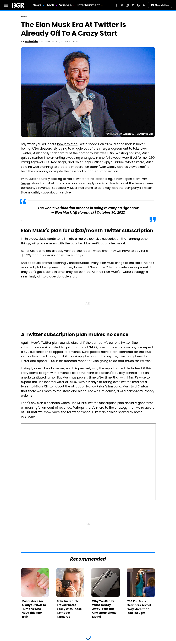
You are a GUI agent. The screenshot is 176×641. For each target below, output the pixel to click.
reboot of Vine (88, 361)
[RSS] (143, 5)
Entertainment (88, 5)
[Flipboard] (132, 5)
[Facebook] (116, 5)
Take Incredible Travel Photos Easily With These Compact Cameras (69, 608)
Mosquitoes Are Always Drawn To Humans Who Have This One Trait (34, 608)
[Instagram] (127, 5)
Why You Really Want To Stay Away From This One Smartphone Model (104, 608)
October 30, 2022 (111, 213)
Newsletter (162, 5)
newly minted (67, 144)
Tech (50, 5)
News (36, 5)
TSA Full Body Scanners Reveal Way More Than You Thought (139, 607)
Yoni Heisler (31, 41)
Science (65, 5)
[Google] (138, 5)
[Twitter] (121, 5)
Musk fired (129, 158)
